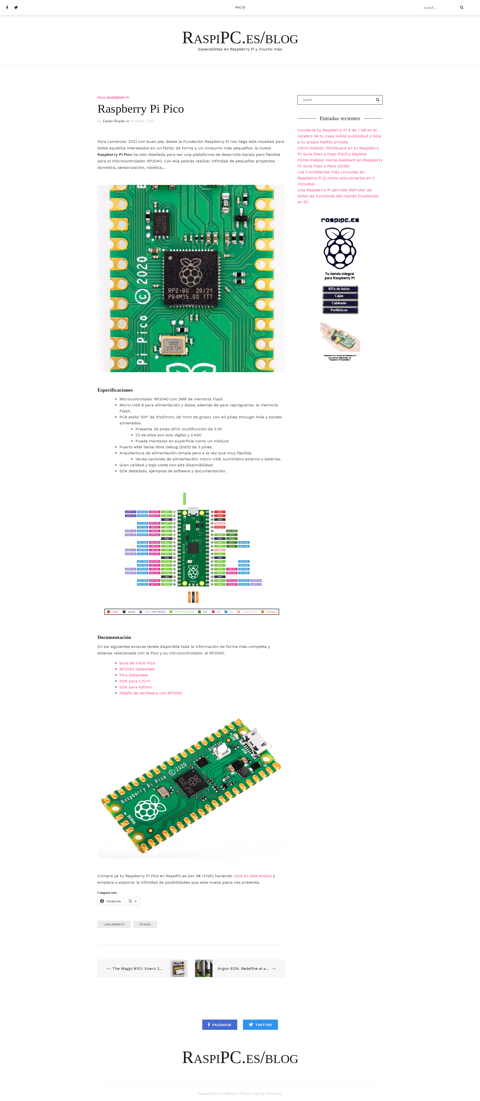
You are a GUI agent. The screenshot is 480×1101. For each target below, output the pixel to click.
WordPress (228, 1094)
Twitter (263, 1025)
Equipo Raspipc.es (116, 121)
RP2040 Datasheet (137, 669)
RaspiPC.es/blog (240, 37)
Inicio (240, 7)
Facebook (221, 1025)
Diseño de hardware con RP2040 (151, 693)
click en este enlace (253, 875)
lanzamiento (114, 924)
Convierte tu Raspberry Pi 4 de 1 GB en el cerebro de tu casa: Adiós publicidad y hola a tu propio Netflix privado (339, 136)
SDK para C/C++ (135, 681)
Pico (101, 97)
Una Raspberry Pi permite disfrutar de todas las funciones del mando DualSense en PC (338, 196)
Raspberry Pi (118, 97)
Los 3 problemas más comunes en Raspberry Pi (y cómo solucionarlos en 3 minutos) (336, 178)
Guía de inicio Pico (137, 663)
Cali (257, 1094)
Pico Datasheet (134, 675)
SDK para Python (136, 687)
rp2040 (145, 924)
